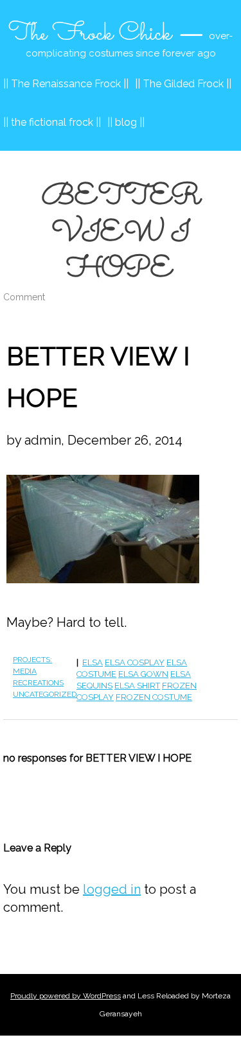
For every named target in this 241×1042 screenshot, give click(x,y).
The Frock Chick (90, 34)
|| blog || (126, 122)
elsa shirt (137, 685)
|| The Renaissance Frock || (66, 84)
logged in (112, 889)
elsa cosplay (135, 662)
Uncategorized (44, 694)
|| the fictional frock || (52, 122)
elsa (92, 662)
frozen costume (154, 697)
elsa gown (143, 674)
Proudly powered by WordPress (65, 995)
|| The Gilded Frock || (183, 84)
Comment (24, 297)
